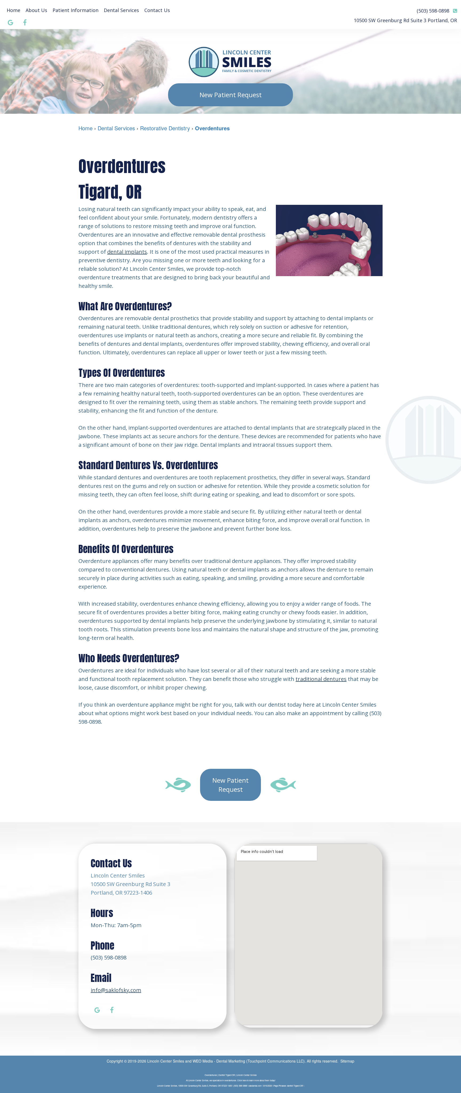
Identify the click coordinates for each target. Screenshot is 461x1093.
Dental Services (121, 10)
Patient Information (75, 10)
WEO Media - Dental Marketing (219, 1061)
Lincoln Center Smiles (165, 1061)
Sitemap (347, 1061)
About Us (36, 10)
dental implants (127, 251)
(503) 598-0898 (108, 957)
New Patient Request (231, 94)
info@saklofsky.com (116, 990)
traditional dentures (321, 679)
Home (13, 10)
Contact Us (157, 10)
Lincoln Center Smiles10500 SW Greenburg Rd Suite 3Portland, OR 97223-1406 (130, 884)
